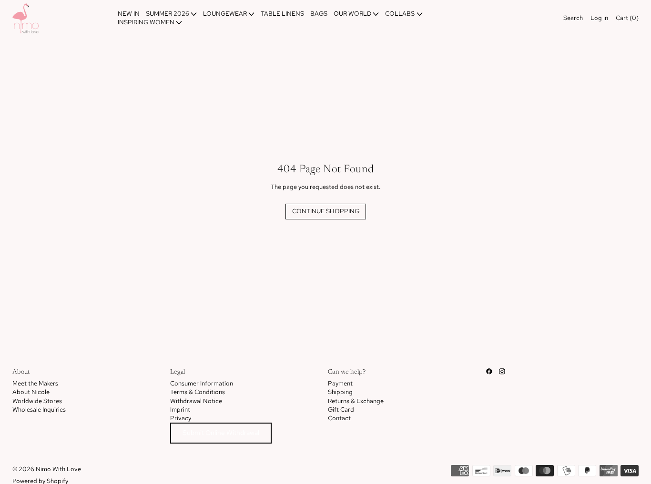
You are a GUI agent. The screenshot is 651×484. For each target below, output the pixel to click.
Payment (340, 383)
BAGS (318, 14)
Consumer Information (201, 383)
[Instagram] (502, 371)
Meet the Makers (35, 383)
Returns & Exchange (356, 401)
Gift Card (341, 409)
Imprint (180, 409)
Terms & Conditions (197, 392)
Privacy (180, 418)
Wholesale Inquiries (39, 409)
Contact (339, 418)
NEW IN (129, 14)
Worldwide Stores (37, 401)
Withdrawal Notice (196, 401)
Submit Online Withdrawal (221, 432)
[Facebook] (489, 371)
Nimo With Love (58, 469)
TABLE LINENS (282, 14)
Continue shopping (325, 211)
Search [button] (573, 18)
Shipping (340, 392)
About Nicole (31, 392)
